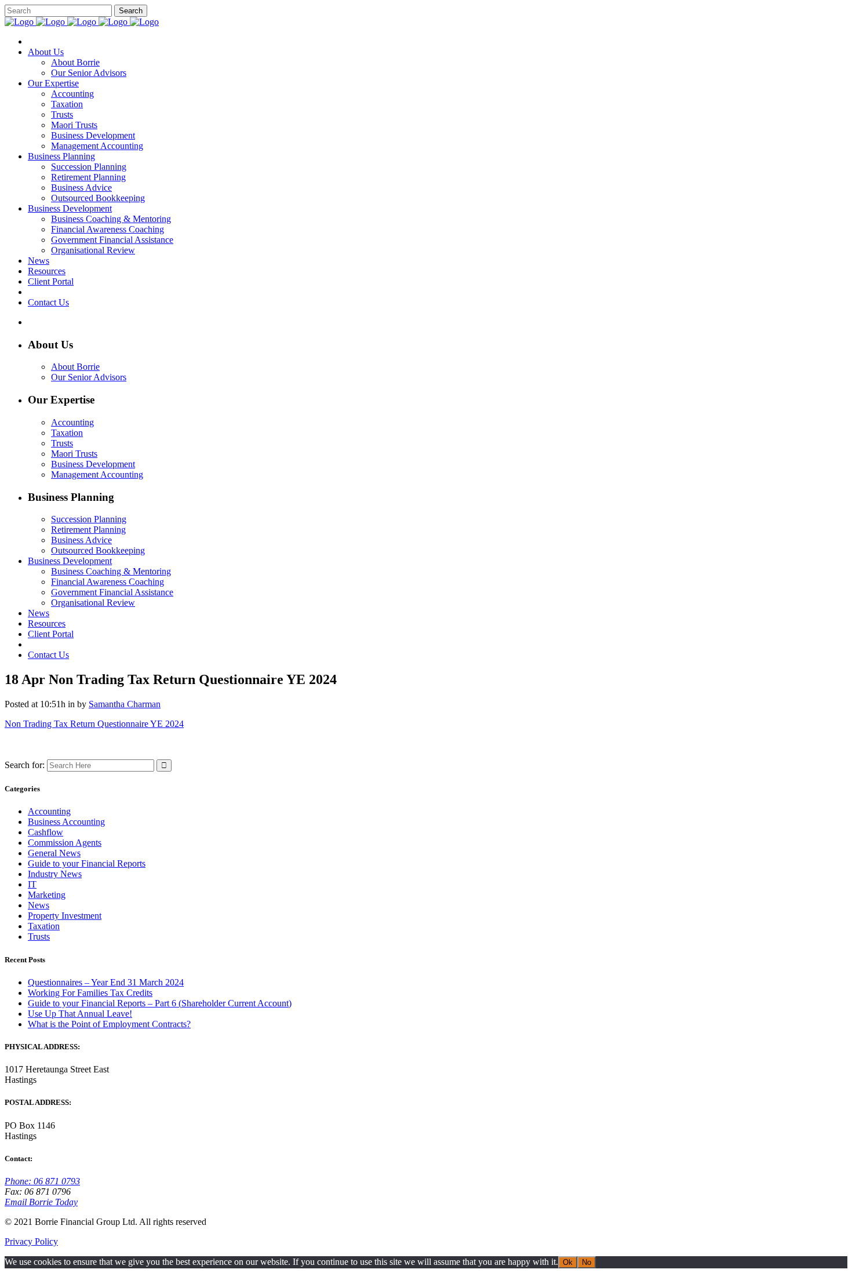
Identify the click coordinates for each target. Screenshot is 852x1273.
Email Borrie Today (41, 1202)
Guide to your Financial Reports (86, 863)
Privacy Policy (31, 1241)
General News (54, 853)
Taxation (44, 926)
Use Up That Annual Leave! (80, 1014)
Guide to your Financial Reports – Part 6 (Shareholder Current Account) (160, 1003)
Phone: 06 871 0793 (42, 1181)
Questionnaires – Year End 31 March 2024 (106, 982)
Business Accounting (66, 822)
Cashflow (45, 832)
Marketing (46, 895)
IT (32, 884)
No (586, 1262)
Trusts (39, 936)
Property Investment (64, 916)
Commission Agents (64, 843)
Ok (568, 1262)
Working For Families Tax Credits (90, 993)
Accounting (49, 811)
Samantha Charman (125, 704)
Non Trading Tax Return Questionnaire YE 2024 (94, 724)
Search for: (25, 765)
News (38, 905)
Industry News (55, 874)
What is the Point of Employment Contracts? (109, 1024)
